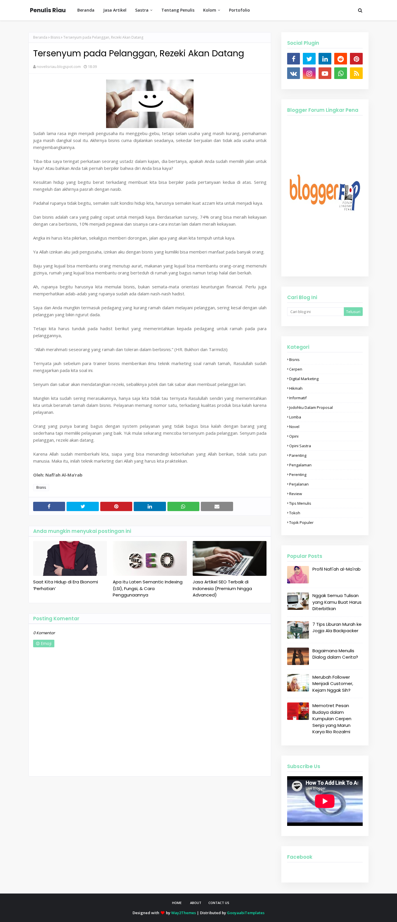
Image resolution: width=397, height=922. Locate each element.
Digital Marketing (304, 378)
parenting (297, 455)
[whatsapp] (340, 73)
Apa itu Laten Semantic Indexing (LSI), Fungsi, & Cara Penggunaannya (148, 588)
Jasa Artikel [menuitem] (114, 10)
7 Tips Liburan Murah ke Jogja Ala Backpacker (337, 627)
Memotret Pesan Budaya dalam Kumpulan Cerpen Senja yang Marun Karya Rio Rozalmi (331, 718)
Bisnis (55, 37)
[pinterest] (356, 58)
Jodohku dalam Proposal (311, 407)
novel (294, 426)
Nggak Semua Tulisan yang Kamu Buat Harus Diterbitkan (337, 602)
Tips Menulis (300, 503)
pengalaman (300, 465)
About (195, 903)
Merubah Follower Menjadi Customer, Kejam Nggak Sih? (332, 683)
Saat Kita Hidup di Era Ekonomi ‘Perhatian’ (65, 585)
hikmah (296, 388)
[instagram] (309, 73)
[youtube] (325, 73)
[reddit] (340, 58)
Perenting (297, 474)
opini (293, 436)
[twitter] (309, 58)
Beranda (40, 37)
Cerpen (295, 369)
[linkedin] (325, 58)
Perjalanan (299, 484)
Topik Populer (301, 522)
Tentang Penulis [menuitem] (177, 10)
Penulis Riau (48, 10)
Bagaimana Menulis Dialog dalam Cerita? (335, 654)
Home (177, 903)
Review (295, 493)
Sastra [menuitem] (142, 10)
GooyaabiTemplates (245, 912)
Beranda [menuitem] (85, 10)
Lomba (295, 417)
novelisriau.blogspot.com (59, 66)
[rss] (356, 73)
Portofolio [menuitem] (239, 10)
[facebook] (293, 58)
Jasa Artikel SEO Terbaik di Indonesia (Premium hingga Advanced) (222, 588)
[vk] (293, 73)
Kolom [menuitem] (209, 10)
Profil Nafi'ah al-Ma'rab (336, 569)
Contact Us (218, 903)
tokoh (294, 512)
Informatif (298, 397)
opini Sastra (300, 445)
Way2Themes (183, 912)
